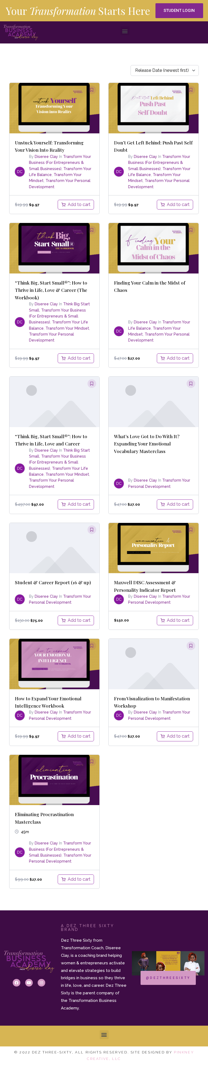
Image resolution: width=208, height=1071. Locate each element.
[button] (179, 10)
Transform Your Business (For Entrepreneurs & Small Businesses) (60, 162)
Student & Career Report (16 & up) (53, 582)
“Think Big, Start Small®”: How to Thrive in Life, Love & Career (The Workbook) (51, 289)
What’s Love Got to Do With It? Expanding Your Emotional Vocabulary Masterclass (147, 443)
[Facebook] (16, 982)
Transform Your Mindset (67, 328)
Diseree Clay (46, 156)
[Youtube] (29, 982)
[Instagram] (41, 982)
